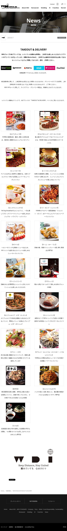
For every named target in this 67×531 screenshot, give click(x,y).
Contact (52, 4)
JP (62, 3)
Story (36, 509)
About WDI (25, 8)
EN (65, 3)
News (46, 512)
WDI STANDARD (22, 509)
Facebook (57, 4)
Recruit (63, 8)
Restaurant (35, 8)
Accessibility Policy (29, 527)
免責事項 (11, 527)
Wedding (44, 8)
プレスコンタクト (15, 501)
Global (40, 509)
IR (49, 8)
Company (30, 509)
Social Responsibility (49, 509)
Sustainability (59, 509)
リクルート (51, 501)
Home (18, 8)
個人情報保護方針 (19, 527)
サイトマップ (4, 527)
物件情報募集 (33, 501)
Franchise (56, 8)
